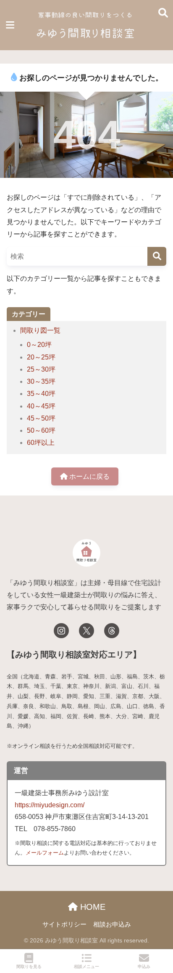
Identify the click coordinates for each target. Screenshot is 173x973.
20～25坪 (41, 357)
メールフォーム (45, 853)
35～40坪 (41, 393)
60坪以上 (41, 442)
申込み (144, 966)
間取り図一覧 (40, 330)
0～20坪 (39, 344)
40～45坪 (41, 406)
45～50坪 (41, 418)
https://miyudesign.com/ (49, 805)
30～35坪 (41, 381)
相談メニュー (86, 966)
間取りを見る (29, 966)
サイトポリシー (64, 924)
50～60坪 (41, 430)
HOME (91, 906)
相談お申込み (112, 924)
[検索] (156, 256)
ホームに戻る (89, 476)
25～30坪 (41, 369)
